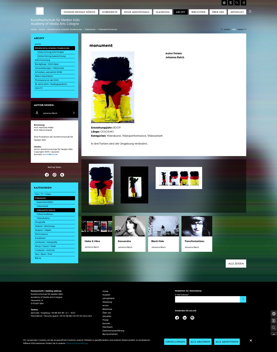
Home (34, 29)
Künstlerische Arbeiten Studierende (64, 29)
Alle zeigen (236, 263)
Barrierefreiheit (110, 334)
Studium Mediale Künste (80, 12)
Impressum (107, 327)
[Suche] (237, 2)
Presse (105, 320)
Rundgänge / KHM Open (47, 64)
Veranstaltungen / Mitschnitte (49, 68)
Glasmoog (163, 12)
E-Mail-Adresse (182, 294)
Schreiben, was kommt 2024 (48, 72)
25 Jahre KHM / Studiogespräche (51, 84)
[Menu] (250, 11)
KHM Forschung (42, 60)
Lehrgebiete (110, 12)
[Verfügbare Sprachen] (224, 2)
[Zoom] (101, 184)
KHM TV (39, 88)
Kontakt (106, 323)
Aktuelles (237, 12)
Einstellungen (175, 341)
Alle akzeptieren (227, 341)
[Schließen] (251, 340)
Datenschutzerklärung (113, 330)
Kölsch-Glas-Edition (44, 76)
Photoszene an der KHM (47, 80)
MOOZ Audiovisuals (136, 12)
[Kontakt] (230, 2)
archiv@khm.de (50, 154)
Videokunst (90, 29)
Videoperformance (107, 29)
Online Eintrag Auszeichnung (52, 56)
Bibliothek (199, 12)
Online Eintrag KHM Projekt (51, 52)
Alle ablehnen (200, 341)
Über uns (218, 12)
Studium (106, 295)
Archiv (180, 12)
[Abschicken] (243, 299)
